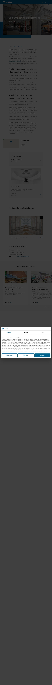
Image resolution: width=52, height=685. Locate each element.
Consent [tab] (9, 332)
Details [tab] (26, 332)
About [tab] (43, 332)
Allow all (42, 355)
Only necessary (9, 355)
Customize (25, 355)
